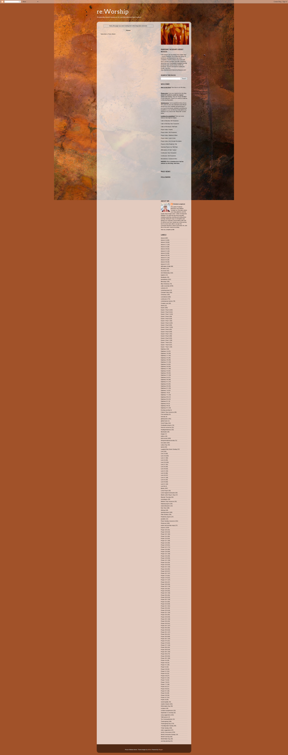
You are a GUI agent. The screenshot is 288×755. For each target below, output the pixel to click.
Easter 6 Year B (165, 338)
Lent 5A (163, 486)
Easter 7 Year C (165, 347)
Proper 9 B (164, 695)
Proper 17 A (164, 575)
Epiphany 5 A (164, 377)
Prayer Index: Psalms (167, 129)
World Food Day (165, 736)
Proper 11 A (164, 536)
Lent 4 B (163, 475)
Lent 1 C (163, 458)
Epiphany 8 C (164, 401)
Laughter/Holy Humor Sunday (169, 449)
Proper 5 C (164, 671)
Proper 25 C (164, 632)
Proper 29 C (164, 658)
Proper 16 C (164, 573)
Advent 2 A (164, 246)
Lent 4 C (163, 477)
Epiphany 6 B (164, 386)
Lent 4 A (163, 473)
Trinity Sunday (165, 728)
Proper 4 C (164, 664)
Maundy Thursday (166, 497)
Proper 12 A (164, 543)
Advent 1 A (164, 240)
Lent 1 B (163, 455)
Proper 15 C (164, 566)
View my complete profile (167, 229)
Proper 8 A (164, 686)
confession (164, 299)
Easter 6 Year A (165, 336)
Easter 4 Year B (165, 325)
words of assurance (166, 732)
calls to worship (165, 286)
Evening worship (165, 410)
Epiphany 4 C (164, 375)
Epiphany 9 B (164, 405)
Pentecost (163, 523)
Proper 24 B (164, 623)
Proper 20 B (164, 597)
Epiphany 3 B (164, 366)
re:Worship (113, 11)
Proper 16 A (164, 569)
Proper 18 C (164, 586)
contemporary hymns (167, 301)
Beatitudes (164, 277)
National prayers (165, 503)
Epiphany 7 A (164, 390)
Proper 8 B (164, 688)
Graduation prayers (166, 425)
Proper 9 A (164, 693)
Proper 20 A (164, 595)
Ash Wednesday (165, 273)
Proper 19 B (164, 590)
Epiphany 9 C (164, 407)
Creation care (164, 303)
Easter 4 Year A (165, 323)
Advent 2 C (164, 251)
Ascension (164, 270)
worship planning (165, 741)
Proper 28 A (164, 647)
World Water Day (165, 738)
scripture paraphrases (167, 710)
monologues (164, 499)
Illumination (164, 431)
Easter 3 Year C (165, 320)
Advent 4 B (164, 262)
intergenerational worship (167, 440)
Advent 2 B (164, 249)
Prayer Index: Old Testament (169, 132)
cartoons (163, 288)
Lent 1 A (163, 453)
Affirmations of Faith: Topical (168, 150)
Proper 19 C (164, 593)
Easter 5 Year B (165, 331)
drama (162, 305)
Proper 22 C (164, 612)
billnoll (149, 749)
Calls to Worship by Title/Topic (169, 126)
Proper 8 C (164, 691)
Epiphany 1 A (164, 351)
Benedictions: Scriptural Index (169, 158)
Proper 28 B (164, 649)
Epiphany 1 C (164, 355)
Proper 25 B (164, 630)
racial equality (164, 702)
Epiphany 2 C (164, 362)
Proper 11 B (164, 538)
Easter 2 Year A (165, 310)
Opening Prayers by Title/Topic (169, 147)
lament (162, 447)
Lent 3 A (163, 466)
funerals (163, 416)
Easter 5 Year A (165, 329)
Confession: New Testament (168, 153)
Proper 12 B (164, 545)
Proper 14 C (164, 560)
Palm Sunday (164, 514)
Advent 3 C (164, 257)
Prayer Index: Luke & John (168, 138)
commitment (164, 297)
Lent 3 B (163, 468)
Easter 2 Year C (165, 314)
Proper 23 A (164, 614)
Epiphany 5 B (164, 379)
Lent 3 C (163, 471)
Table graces (164, 717)
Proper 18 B (164, 584)
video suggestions (166, 730)
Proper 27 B (164, 643)
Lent (162, 451)
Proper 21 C (164, 606)
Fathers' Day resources (167, 412)
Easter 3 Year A (165, 316)
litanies (163, 488)
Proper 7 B (164, 682)
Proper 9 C (164, 697)
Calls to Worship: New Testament (170, 123)
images (163, 434)
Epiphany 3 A (164, 364)
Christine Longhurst (179, 204)
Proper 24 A (164, 621)
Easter (162, 307)
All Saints (163, 268)
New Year (163, 508)
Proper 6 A (164, 673)
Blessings (163, 281)
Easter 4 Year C (165, 327)
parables (163, 519)
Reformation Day (165, 706)
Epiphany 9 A (164, 403)
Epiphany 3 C (164, 368)
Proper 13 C (164, 553)
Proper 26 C (164, 638)
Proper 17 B (164, 577)
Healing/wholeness (166, 429)
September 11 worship (167, 712)
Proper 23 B (164, 617)
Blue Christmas (165, 283)
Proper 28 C (164, 651)
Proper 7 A (164, 680)
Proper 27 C (164, 645)
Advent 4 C (164, 264)
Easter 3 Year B (165, 318)
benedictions (164, 279)
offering (163, 510)
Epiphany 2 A (164, 357)
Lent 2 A (163, 460)
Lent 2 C (163, 464)
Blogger (161, 749)
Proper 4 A (164, 660)
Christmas (163, 294)
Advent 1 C (164, 244)
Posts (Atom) (111, 34)
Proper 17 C (164, 580)
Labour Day (164, 445)
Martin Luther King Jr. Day (168, 495)
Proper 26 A (164, 634)
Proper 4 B (164, 662)
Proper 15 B (164, 564)
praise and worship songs (168, 525)
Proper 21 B (164, 603)
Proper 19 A (164, 588)
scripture (163, 708)
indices (163, 436)
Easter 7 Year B (165, 344)
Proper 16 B (164, 571)
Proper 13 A (164, 549)
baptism (163, 275)
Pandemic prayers (166, 516)
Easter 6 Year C (165, 340)
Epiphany (163, 349)
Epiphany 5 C (164, 381)
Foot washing (164, 414)
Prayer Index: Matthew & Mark (169, 135)
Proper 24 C (164, 625)
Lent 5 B (163, 481)
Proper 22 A (164, 608)
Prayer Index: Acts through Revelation (171, 141)
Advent (163, 238)
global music (164, 421)
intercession (164, 438)
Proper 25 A (164, 627)
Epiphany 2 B (164, 360)
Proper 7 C (164, 684)
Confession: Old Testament (168, 155)
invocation (163, 442)
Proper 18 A (164, 582)
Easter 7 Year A (165, 342)
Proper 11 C (164, 540)
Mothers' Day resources (167, 501)
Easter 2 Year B (165, 312)
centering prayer (165, 290)
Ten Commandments (166, 719)
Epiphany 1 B (164, 353)
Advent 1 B (164, 242)
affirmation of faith (165, 266)
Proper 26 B (164, 636)
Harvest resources (166, 427)
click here (176, 163)
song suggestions (166, 715)
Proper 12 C (164, 547)
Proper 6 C (164, 678)
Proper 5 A (164, 667)
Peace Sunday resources (168, 521)
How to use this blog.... (180, 87)
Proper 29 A (164, 654)
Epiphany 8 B (164, 397)
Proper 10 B (164, 532)
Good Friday (164, 423)
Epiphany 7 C (164, 394)
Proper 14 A (164, 556)
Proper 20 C (164, 599)
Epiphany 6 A (164, 384)
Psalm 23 (163, 699)
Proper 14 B (164, 558)
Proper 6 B (164, 675)
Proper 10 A (164, 529)
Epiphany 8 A (164, 399)
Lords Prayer (164, 490)
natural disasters (165, 505)
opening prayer (165, 512)
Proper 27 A (164, 640)
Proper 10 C (164, 534)
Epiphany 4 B (164, 373)
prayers (163, 527)
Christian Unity (165, 292)
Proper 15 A (164, 562)
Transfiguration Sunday (167, 725)
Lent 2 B (163, 462)
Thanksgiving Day (166, 723)
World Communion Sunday (168, 734)
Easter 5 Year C (165, 333)
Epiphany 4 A (164, 371)
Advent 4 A (164, 259)
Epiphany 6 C (164, 388)
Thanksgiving (164, 721)
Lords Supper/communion (168, 492)
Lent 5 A (163, 479)
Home (128, 30)
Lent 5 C (163, 484)
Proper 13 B (164, 551)
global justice (164, 418)
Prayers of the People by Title (169, 144)
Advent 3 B (164, 255)
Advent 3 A (164, 253)
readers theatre (165, 704)
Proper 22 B (164, 610)
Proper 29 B (164, 656)
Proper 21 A (164, 601)
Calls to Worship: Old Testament (169, 120)
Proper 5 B (164, 669)
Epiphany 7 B (164, 392)
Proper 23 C (164, 619)
